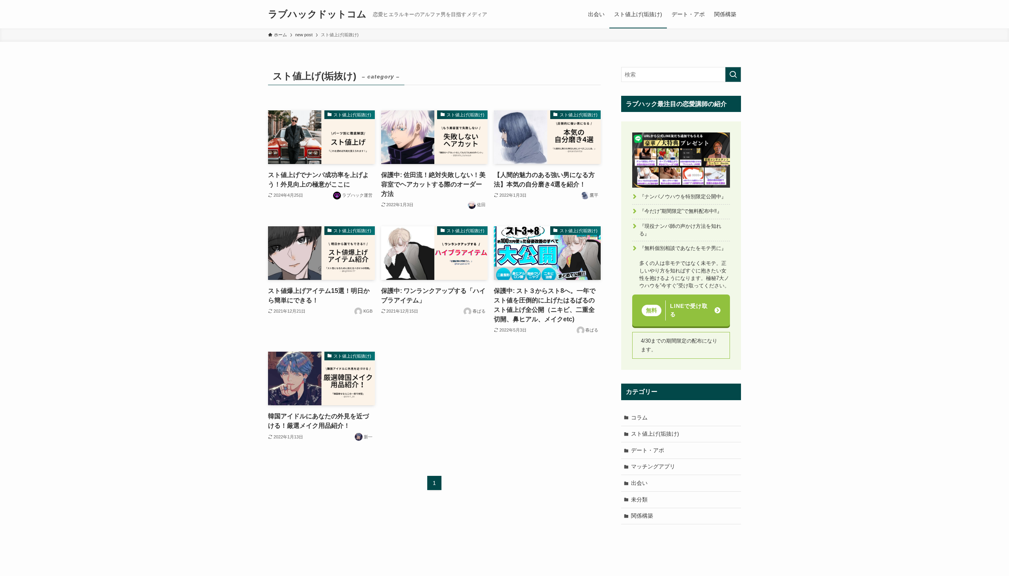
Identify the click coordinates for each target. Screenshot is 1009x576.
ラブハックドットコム (317, 14)
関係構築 (642, 516)
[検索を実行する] (733, 74)
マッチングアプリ (653, 466)
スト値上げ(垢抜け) (655, 434)
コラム (639, 417)
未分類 (639, 499)
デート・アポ (647, 450)
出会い (639, 483)
